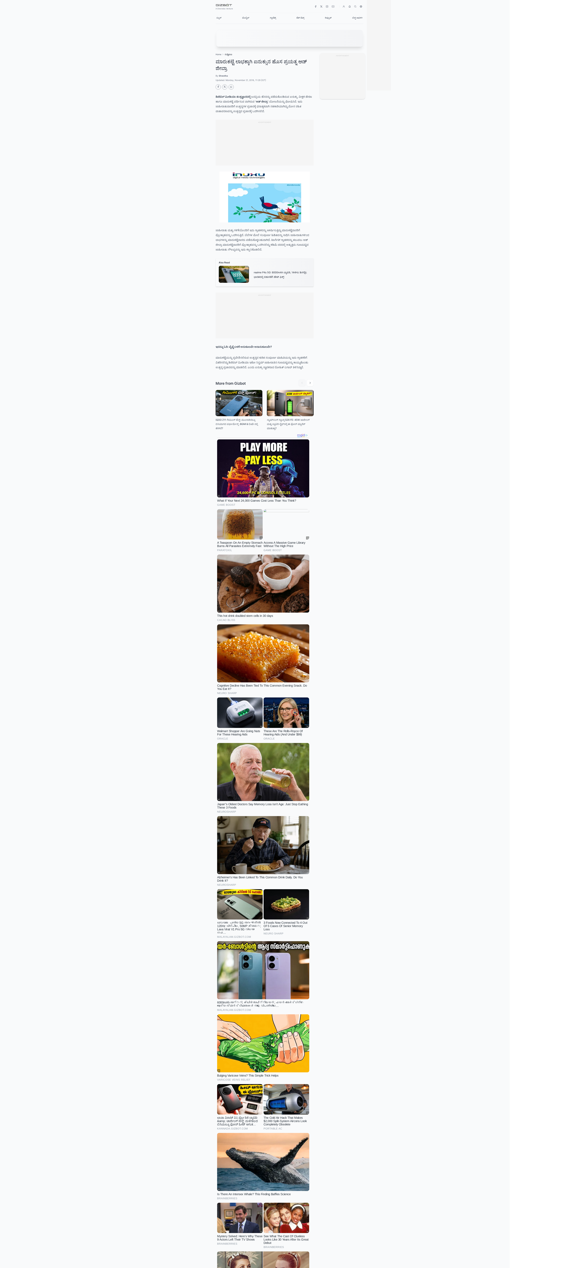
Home (218, 54)
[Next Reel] (310, 382)
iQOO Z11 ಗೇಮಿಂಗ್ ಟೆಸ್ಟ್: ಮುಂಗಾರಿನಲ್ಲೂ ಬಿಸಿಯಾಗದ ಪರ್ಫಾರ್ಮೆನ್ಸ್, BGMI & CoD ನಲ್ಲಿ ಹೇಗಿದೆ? (237, 424)
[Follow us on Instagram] (327, 6)
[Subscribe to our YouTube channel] (321, 6)
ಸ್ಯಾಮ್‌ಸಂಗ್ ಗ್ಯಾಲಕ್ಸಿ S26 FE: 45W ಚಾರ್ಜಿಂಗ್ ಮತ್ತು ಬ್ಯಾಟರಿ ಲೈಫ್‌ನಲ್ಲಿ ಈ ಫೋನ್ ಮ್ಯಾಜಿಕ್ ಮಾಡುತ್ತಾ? (288, 424)
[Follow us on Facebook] (315, 6)
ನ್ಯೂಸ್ (218, 17)
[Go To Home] (218, 87)
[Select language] (361, 6)
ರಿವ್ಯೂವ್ (328, 17)
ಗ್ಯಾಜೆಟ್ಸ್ (273, 17)
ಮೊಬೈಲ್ (245, 17)
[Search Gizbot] (355, 6)
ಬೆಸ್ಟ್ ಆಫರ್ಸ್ (357, 17)
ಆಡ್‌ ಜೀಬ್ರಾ (262, 101)
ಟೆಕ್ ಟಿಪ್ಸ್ (300, 17)
